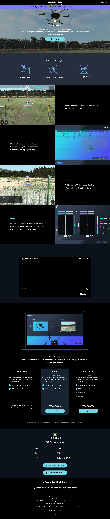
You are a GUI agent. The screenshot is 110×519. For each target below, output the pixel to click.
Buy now (55, 411)
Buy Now (55, 39)
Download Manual (56, 472)
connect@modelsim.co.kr (72, 507)
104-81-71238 (53, 507)
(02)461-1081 (58, 510)
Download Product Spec (56, 465)
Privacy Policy (59, 515)
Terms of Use (50, 515)
